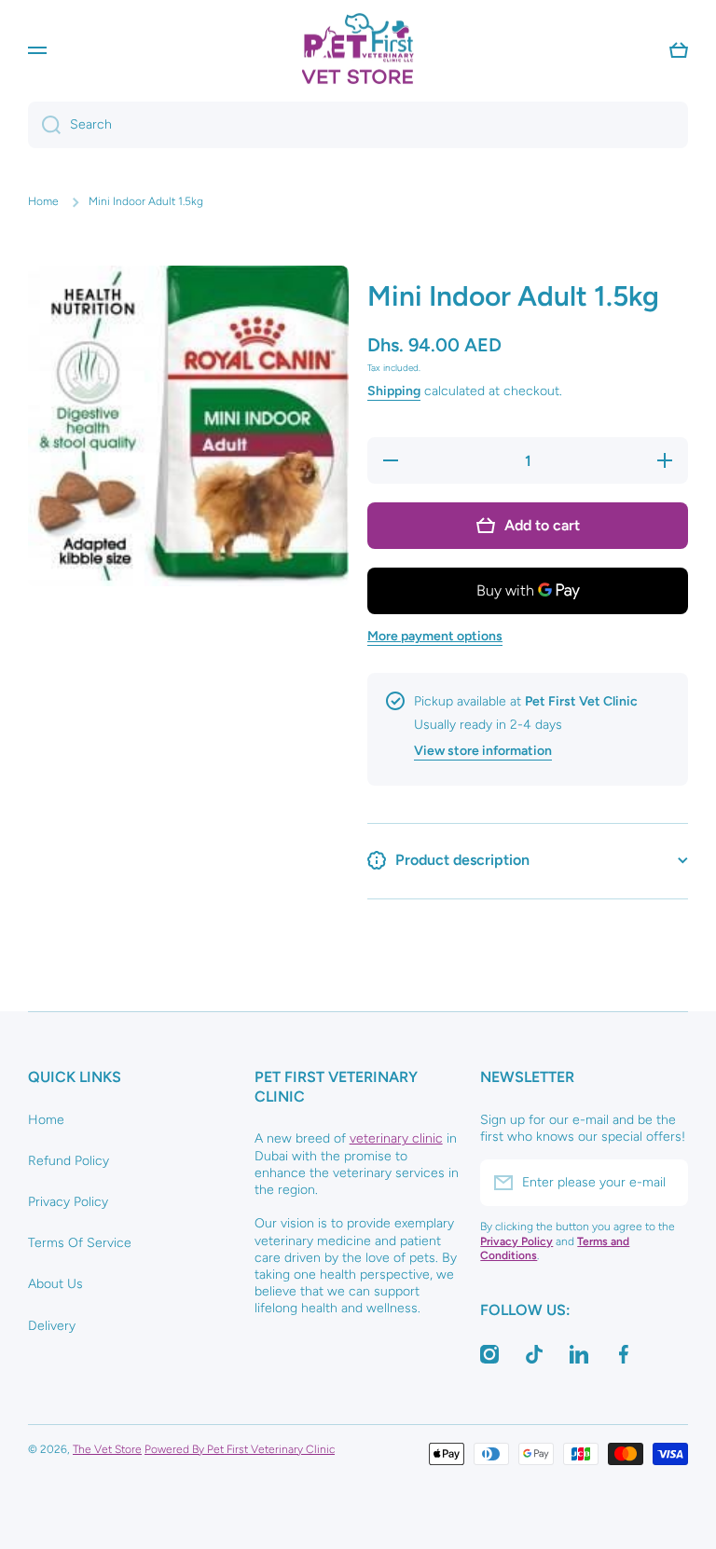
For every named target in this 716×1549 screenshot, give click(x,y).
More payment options (435, 636)
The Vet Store (107, 1449)
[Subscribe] (664, 1182)
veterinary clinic (396, 1138)
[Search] (44, 125)
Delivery (52, 1326)
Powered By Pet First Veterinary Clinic (240, 1449)
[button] (678, 50)
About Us (55, 1284)
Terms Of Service (79, 1243)
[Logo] (358, 50)
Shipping (393, 391)
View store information (483, 751)
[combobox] (358, 125)
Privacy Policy (68, 1202)
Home (43, 201)
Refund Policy (68, 1161)
